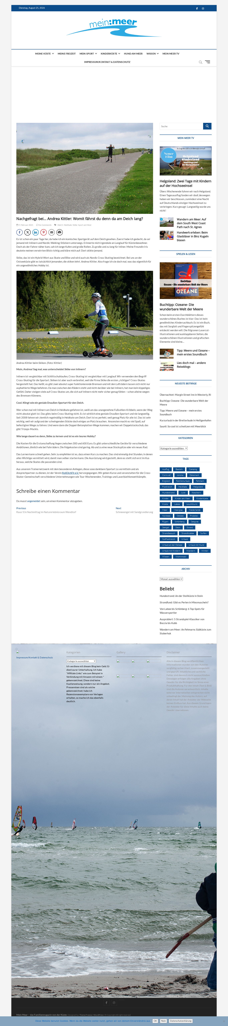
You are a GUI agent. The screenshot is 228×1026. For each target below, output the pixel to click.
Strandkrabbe (187, 533)
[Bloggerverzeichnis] (17, 652)
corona (180, 475)
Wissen (151, 53)
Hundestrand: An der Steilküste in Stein (181, 595)
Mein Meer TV (171, 53)
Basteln (179, 469)
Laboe (177, 504)
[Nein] (223, 1021)
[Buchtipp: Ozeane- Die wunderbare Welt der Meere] (186, 280)
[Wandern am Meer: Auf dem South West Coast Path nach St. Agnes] (167, 222)
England (166, 481)
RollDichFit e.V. (70, 472)
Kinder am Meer (182, 498)
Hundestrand (168, 492)
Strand (190, 527)
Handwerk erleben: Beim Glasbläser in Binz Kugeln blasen (193, 236)
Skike (75, 225)
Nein (163, 1021)
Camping (193, 469)
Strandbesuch (168, 533)
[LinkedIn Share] (35, 232)
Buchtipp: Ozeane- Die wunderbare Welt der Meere (181, 306)
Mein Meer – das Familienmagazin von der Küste (41, 1014)
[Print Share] (59, 232)
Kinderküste (109, 53)
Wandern (190, 550)
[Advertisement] (114, 91)
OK (155, 1021)
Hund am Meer (133, 53)
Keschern (196, 492)
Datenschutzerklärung (180, 1021)
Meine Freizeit (67, 53)
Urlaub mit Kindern (171, 550)
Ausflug (165, 469)
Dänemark (194, 475)
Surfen (203, 533)
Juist (183, 492)
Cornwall (166, 475)
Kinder (165, 498)
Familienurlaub (183, 481)
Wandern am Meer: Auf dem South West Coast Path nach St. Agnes (191, 223)
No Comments (44, 225)
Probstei (194, 515)
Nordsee (166, 515)
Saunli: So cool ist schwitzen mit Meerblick (183, 426)
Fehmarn (200, 481)
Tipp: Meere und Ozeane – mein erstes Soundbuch (193, 352)
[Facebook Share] (19, 232)
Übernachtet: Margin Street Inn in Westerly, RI (185, 394)
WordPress (98, 1015)
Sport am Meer (84, 225)
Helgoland (198, 486)
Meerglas (178, 509)
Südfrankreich (168, 539)
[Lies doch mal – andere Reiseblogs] (167, 366)
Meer (164, 509)
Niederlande (194, 509)
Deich (60, 225)
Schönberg (180, 521)
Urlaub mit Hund (196, 545)
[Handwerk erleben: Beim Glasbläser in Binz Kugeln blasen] (167, 235)
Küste (165, 504)
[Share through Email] (51, 232)
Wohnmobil (181, 556)
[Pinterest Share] (43, 232)
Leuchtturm (191, 504)
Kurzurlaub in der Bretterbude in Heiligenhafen (185, 420)
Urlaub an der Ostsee (172, 545)
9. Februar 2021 (25, 225)
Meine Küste (43, 53)
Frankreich (167, 486)
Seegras (194, 521)
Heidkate (68, 225)
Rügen (165, 521)
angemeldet (33, 501)
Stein (177, 527)
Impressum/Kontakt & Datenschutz (107, 61)
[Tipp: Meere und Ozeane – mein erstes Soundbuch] (167, 353)
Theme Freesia (85, 1015)
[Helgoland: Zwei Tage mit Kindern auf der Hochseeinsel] (186, 161)
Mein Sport (87, 53)
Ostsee (180, 515)
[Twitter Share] (27, 232)
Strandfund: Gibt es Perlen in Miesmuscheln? (184, 602)
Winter (204, 550)
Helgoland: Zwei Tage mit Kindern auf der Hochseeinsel (185, 183)
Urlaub (184, 539)
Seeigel (165, 527)
